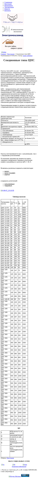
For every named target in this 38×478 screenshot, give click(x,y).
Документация (9, 7)
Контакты (7, 10)
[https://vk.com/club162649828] (2, 464)
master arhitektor (27, 55)
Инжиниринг (8, 5)
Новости (7, 9)
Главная (3, 54)
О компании (8, 2)
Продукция (8, 4)
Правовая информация (19, 466)
